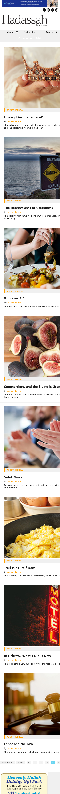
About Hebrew (15, 112)
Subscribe (29, 34)
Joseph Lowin (14, 124)
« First (21, 765)
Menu (10, 34)
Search (49, 34)
